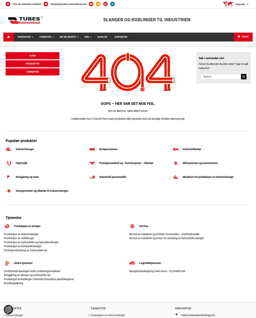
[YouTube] (92, 4)
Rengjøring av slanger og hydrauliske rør (27, 275)
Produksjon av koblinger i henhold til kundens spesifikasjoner (39, 279)
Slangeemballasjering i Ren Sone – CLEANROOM (157, 271)
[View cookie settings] (8, 309)
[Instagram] (106, 4)
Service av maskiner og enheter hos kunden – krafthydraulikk (164, 234)
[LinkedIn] (113, 4)
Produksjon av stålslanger (19, 238)
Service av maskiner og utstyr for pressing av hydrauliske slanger (166, 238)
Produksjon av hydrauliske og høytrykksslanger (31, 242)
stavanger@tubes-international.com (68, 4)
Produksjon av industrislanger (21, 234)
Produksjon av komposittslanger (23, 246)
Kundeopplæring (13, 283)
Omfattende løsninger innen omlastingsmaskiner (32, 271)
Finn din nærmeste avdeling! (27, 4)
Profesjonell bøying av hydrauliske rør (25, 250)
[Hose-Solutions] (99, 4)
